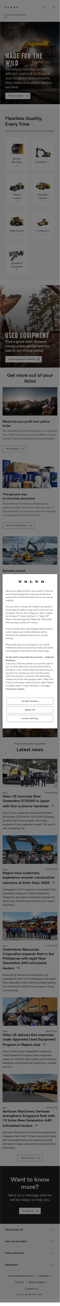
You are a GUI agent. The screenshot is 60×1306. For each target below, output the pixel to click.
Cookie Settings (29, 718)
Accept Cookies (30, 701)
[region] (30, 651)
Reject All (30, 710)
